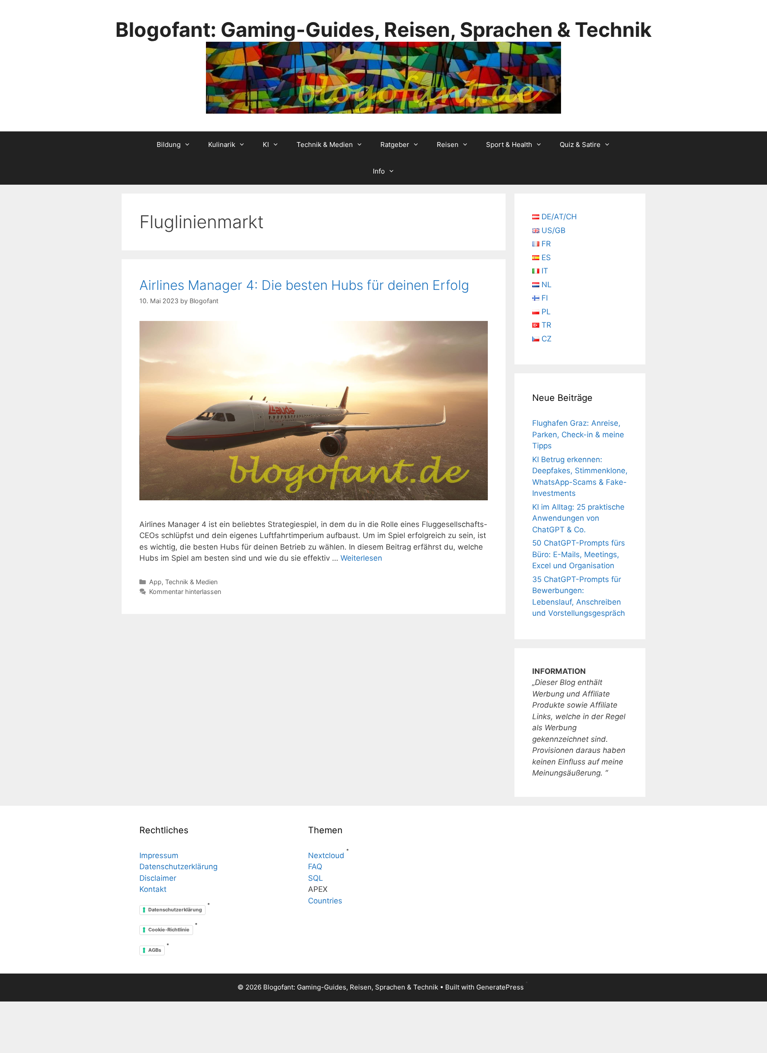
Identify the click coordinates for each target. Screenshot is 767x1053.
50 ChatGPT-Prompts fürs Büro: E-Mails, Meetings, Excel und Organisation (578, 554)
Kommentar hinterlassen (185, 591)
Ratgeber (394, 144)
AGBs (154, 950)
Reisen (448, 144)
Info (379, 171)
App (155, 582)
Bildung (169, 144)
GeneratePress (500, 987)
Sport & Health (509, 144)
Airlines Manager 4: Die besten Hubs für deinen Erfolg (304, 285)
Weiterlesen (361, 558)
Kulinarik (221, 144)
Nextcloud (326, 855)
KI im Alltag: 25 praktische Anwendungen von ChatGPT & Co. (578, 518)
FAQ (315, 866)
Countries (325, 900)
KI (266, 144)
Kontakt (152, 889)
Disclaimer (157, 878)
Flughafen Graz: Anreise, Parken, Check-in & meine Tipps (578, 434)
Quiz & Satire (580, 144)
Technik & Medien (325, 144)
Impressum (158, 855)
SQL (315, 878)
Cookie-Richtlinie (169, 929)
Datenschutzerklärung (178, 866)
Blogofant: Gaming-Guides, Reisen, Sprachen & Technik (383, 29)
